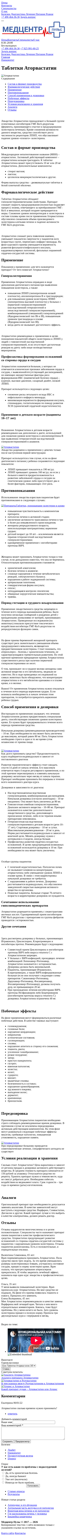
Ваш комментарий (12, 1425)
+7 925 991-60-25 (29, 48)
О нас (36, 39)
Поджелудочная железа (20, 1455)
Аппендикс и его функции (22, 1505)
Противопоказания (18, 92)
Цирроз (12, 1458)
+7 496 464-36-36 (10, 17)
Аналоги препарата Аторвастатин (19, 1377)
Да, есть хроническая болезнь (21, 1473)
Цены (4, 39)
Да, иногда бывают (15, 1476)
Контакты (13, 39)
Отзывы (12, 109)
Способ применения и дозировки (26, 95)
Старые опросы (16, 1491)
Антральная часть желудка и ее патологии (31, 1508)
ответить (12, 1413)
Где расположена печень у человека (27, 1513)
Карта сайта (7, 1533)
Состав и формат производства (25, 84)
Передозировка (16, 101)
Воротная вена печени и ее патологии (28, 1510)
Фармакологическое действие (24, 86)
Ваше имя (7, 1422)
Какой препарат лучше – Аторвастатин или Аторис (29, 1389)
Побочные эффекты (18, 98)
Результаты (14, 1494)
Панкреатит (14, 1452)
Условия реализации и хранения (25, 104)
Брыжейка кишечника (20, 1516)
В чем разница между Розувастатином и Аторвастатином (32, 1383)
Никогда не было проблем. (19, 1482)
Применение (15, 89)
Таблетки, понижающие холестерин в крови (40, 505)
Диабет (12, 1450)
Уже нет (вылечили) (16, 1479)
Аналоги (12, 107)
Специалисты (25, 39)
